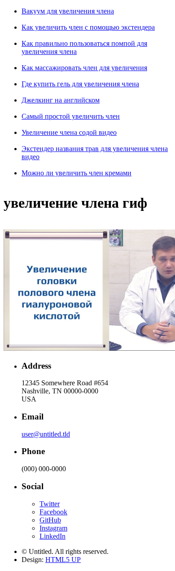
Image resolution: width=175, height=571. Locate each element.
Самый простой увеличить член (71, 116)
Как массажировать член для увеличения (84, 67)
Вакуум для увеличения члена (68, 11)
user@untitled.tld (46, 434)
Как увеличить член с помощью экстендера (88, 27)
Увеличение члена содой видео (69, 132)
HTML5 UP (63, 559)
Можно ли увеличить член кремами (76, 173)
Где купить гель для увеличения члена (80, 84)
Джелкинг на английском (61, 100)
